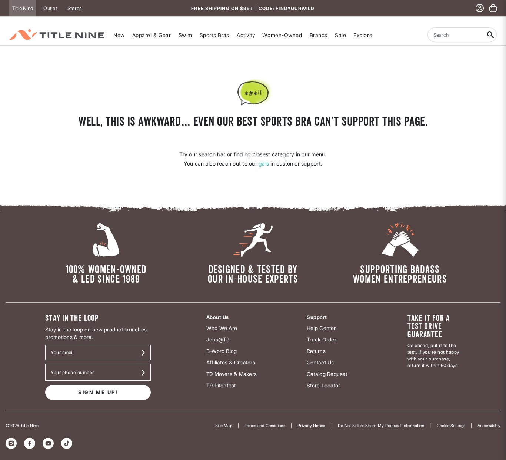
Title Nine (22, 8)
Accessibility (488, 425)
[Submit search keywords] (491, 34)
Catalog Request (327, 374)
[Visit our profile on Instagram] (11, 443)
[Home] (56, 34)
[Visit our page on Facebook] (29, 443)
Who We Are (221, 328)
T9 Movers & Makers (231, 374)
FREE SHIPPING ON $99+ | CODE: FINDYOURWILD (252, 8)
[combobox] (456, 34)
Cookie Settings (451, 425)
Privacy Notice (311, 425)
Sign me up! (98, 392)
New (119, 35)
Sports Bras (214, 35)
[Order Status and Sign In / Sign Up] (480, 8)
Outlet (50, 8)
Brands (318, 35)
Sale (340, 35)
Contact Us (320, 362)
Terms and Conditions (264, 425)
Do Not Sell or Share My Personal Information (381, 425)
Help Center (321, 328)
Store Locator (323, 385)
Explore (362, 35)
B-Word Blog (221, 351)
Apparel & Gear (151, 35)
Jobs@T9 (218, 339)
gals (264, 163)
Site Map (223, 425)
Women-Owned (282, 35)
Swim (185, 35)
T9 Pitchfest (221, 385)
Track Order (321, 339)
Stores (74, 8)
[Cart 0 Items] (493, 8)
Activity (246, 35)
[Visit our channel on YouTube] (48, 443)
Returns (316, 351)
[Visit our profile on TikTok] (66, 443)
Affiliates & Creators (230, 362)
